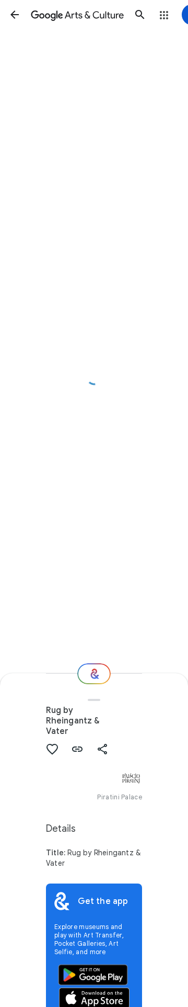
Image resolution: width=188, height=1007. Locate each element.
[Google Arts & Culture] (77, 14)
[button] (14, 14)
